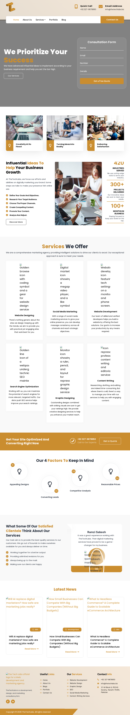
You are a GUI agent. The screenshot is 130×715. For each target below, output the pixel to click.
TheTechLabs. (28, 712)
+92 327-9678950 (88, 9)
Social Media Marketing (78, 693)
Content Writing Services (79, 696)
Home (45, 680)
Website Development (78, 680)
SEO (71, 690)
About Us (46, 683)
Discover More (16, 222)
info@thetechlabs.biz (114, 9)
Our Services (13, 76)
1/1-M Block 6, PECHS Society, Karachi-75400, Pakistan (110, 689)
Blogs (44, 686)
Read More (30, 648)
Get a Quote (110, 441)
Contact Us (112, 19)
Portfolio (46, 690)
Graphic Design (75, 686)
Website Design (75, 683)
